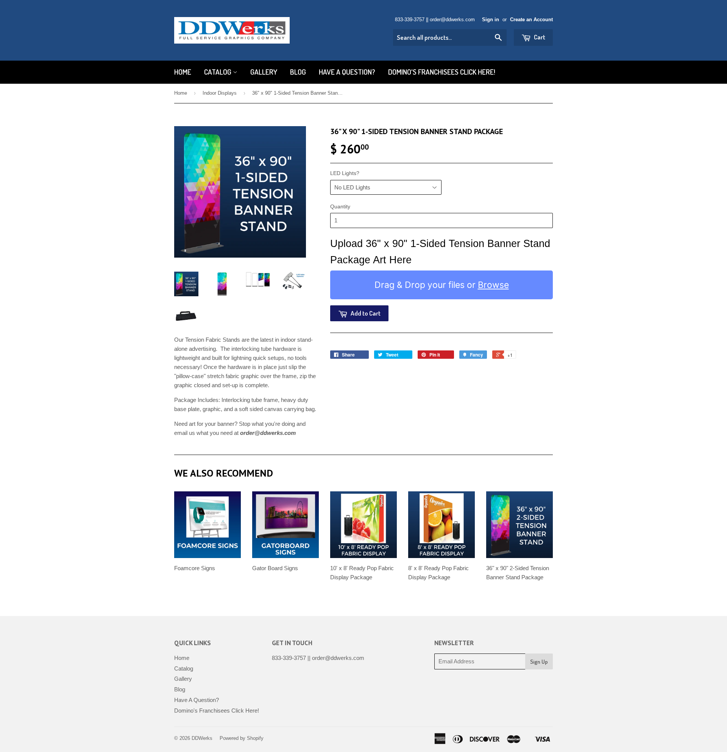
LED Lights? (344, 173)
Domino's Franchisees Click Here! (441, 72)
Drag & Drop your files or (441, 285)
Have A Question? (347, 72)
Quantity (340, 206)
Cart (539, 37)
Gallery (263, 72)
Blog (298, 72)
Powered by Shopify (242, 738)
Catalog (218, 72)
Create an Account (531, 19)
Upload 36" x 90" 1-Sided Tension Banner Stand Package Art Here (440, 252)
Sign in (490, 19)
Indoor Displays (220, 93)
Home (182, 72)
